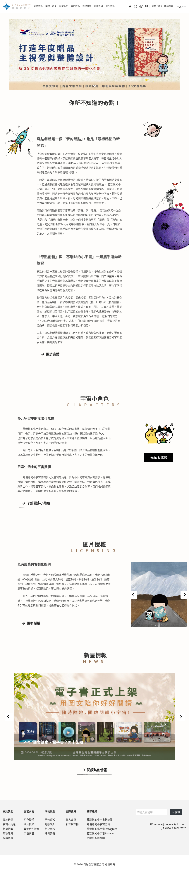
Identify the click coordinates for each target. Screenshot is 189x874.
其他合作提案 (31, 829)
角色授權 (29, 819)
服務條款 (8, 838)
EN (184, 6)
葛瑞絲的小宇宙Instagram (102, 829)
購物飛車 (168, 6)
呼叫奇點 (50, 833)
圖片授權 (29, 824)
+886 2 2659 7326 (175, 828)
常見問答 (50, 829)
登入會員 (71, 819)
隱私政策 (8, 833)
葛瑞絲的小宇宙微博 (98, 824)
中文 (179, 6)
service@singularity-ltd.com (169, 824)
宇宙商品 (29, 833)
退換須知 (50, 824)
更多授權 (33, 623)
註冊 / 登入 (157, 6)
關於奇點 (52, 354)
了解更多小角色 (38, 503)
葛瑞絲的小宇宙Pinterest (101, 833)
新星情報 (8, 829)
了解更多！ (96, 72)
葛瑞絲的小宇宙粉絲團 (100, 819)
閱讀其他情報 (96, 770)
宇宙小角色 (9, 824)
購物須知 (50, 819)
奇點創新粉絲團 (96, 838)
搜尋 (177, 812)
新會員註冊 (72, 824)
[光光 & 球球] (159, 433)
